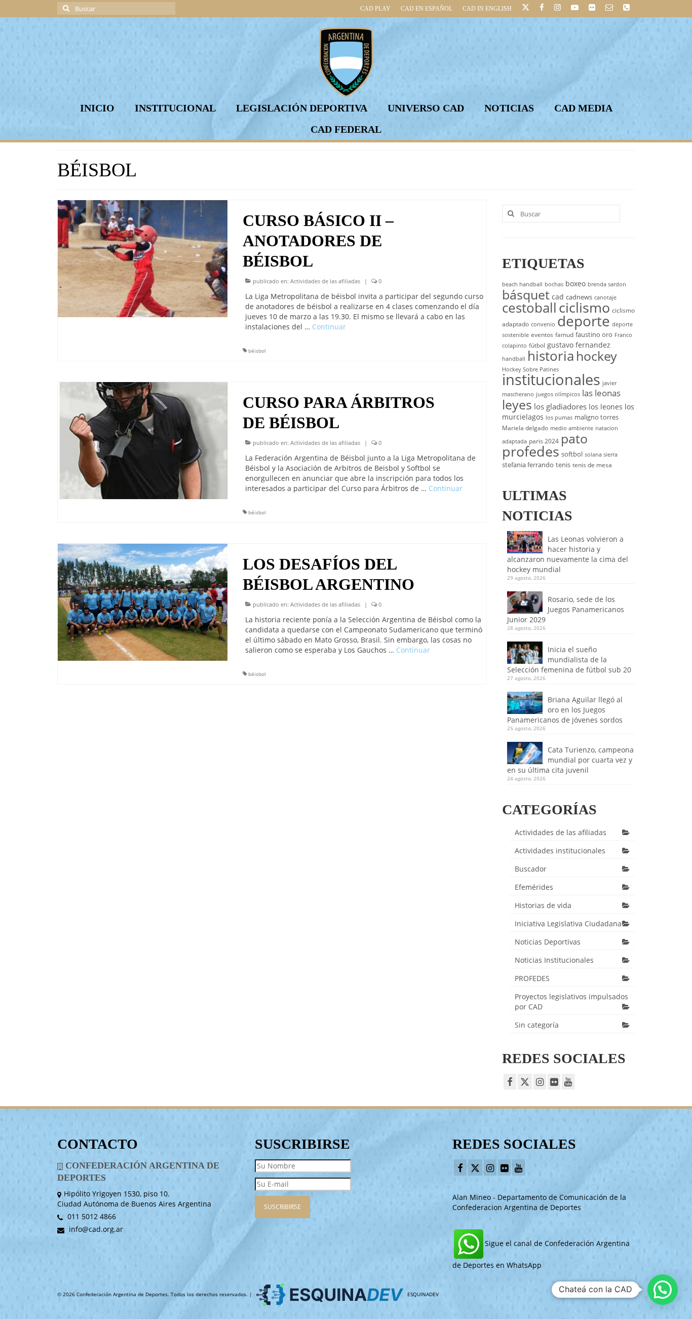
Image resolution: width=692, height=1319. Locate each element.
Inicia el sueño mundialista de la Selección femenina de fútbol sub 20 (569, 659)
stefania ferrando (528, 464)
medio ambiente (571, 428)
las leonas (601, 393)
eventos (542, 334)
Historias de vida (543, 905)
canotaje (605, 297)
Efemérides (534, 887)
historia (550, 356)
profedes (530, 451)
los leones (606, 406)
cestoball (529, 307)
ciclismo (584, 307)
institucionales (551, 379)
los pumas (559, 417)
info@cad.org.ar (95, 1229)
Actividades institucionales (560, 850)
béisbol (257, 350)
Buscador (531, 869)
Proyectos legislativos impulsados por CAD (571, 1001)
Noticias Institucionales (554, 960)
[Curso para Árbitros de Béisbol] (142, 439)
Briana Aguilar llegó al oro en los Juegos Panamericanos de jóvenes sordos (565, 710)
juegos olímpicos (558, 394)
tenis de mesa (592, 465)
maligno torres (596, 417)
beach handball (522, 284)
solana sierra (601, 454)
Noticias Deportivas (548, 942)
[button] (662, 1289)
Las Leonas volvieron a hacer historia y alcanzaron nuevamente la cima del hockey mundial (567, 554)
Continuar (329, 326)
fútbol (537, 345)
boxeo (575, 283)
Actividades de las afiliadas (325, 281)
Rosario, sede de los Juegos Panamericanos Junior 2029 (565, 609)
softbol (572, 454)
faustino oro (593, 334)
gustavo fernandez (578, 345)
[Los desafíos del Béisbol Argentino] (142, 601)
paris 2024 (544, 441)
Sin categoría (537, 1025)
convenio (543, 324)
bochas (554, 284)
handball (513, 358)
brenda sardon (607, 284)
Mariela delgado (525, 428)
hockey (596, 355)
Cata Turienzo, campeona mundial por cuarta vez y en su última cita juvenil (570, 760)
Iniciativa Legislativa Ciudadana (568, 923)
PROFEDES (532, 978)
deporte (583, 320)
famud (564, 334)
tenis (563, 464)
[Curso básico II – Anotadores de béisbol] (142, 257)
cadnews (579, 297)
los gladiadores (560, 406)
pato (574, 438)
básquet (526, 294)
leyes (517, 404)
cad (558, 297)
